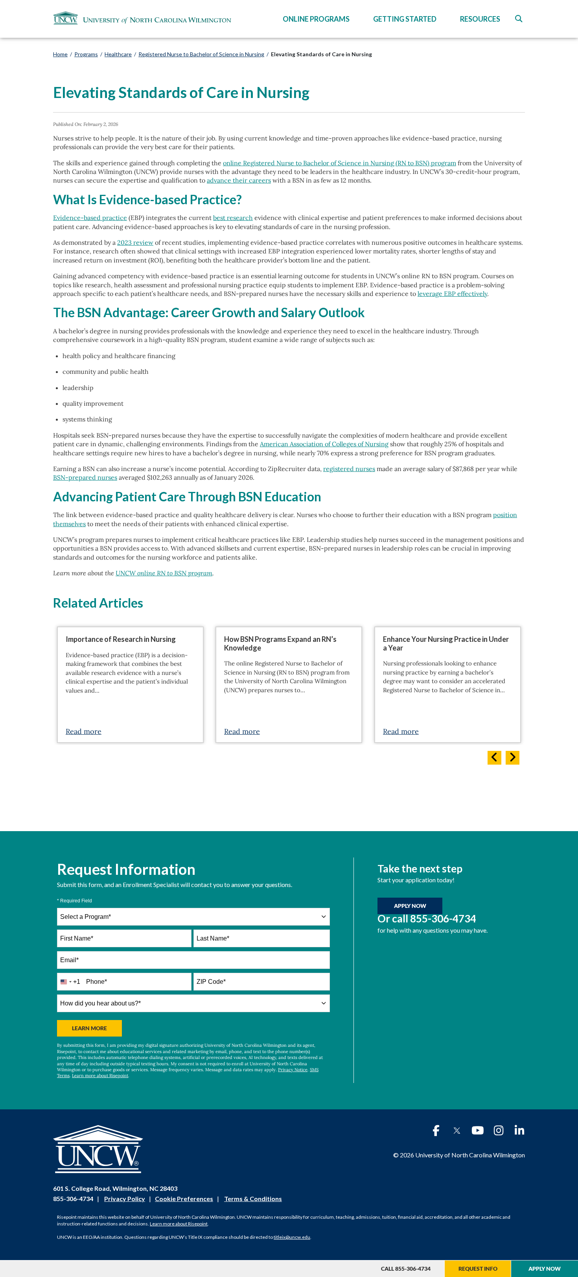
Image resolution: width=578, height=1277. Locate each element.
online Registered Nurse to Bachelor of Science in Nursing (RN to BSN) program (339, 163)
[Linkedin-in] (519, 1130)
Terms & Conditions (253, 1198)
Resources (480, 19)
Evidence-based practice (90, 218)
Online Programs (316, 19)
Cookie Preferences (184, 1198)
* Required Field (74, 900)
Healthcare (118, 54)
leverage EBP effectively (452, 294)
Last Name (213, 938)
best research (233, 218)
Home (60, 54)
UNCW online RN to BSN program (164, 573)
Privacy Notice (292, 1069)
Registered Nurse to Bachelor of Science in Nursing (201, 54)
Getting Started (404, 19)
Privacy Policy (124, 1198)
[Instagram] (498, 1130)
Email (69, 960)
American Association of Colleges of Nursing (324, 444)
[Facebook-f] (436, 1130)
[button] (518, 18)
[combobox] (193, 917)
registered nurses (349, 469)
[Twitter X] (456, 1130)
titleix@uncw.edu (292, 1237)
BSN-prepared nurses (85, 477)
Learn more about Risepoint (100, 1075)
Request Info (477, 1268)
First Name (76, 938)
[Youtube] (477, 1130)
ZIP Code (211, 981)
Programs (86, 54)
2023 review (135, 242)
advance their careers (239, 180)
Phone (96, 981)
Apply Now (544, 1268)
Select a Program (85, 916)
